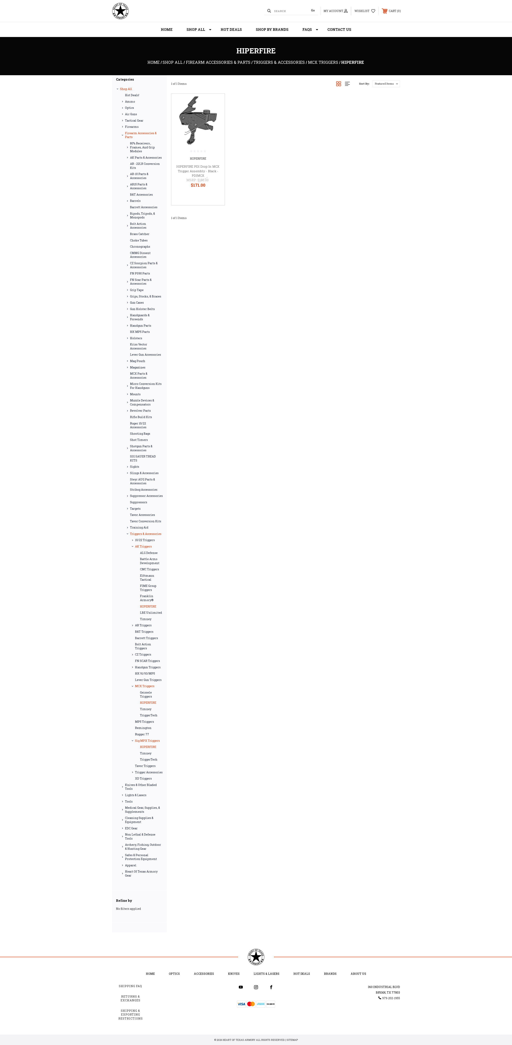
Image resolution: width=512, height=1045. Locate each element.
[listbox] (386, 83)
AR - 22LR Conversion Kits (145, 166)
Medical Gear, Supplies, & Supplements (142, 810)
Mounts (135, 394)
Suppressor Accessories (146, 496)
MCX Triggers (144, 686)
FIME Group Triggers (148, 588)
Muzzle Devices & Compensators (142, 402)
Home (167, 29)
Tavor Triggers (145, 766)
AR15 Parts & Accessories (138, 186)
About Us (358, 974)
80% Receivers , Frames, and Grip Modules (142, 147)
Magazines (137, 367)
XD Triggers (143, 778)
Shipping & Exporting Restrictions (130, 1014)
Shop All (196, 29)
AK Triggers (143, 546)
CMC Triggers (149, 569)
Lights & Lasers (135, 795)
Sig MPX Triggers (147, 741)
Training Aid (139, 527)
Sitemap (292, 1039)
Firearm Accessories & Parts (141, 135)
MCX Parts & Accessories (138, 375)
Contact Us (339, 29)
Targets (135, 508)
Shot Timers (139, 440)
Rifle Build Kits (141, 417)
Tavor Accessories (142, 515)
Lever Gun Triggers (148, 680)
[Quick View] (217, 102)
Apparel (130, 865)
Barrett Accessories (143, 207)
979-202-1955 (391, 998)
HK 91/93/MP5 (145, 673)
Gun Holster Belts (142, 309)
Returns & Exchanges (130, 998)
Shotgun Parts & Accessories (141, 448)
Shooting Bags (140, 433)
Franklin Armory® (147, 598)
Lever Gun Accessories (145, 354)
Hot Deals (231, 29)
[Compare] (217, 122)
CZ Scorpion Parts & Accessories (144, 265)
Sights (134, 466)
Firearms (132, 127)
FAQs (307, 29)
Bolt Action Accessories (138, 226)
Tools (129, 801)
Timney (145, 619)
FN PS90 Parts (140, 273)
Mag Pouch (137, 361)
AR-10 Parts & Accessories (139, 176)
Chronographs (140, 246)
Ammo (130, 101)
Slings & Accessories (144, 473)
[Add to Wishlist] (217, 112)
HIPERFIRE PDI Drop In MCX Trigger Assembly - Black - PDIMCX (197, 170)
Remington (143, 728)
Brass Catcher (139, 234)
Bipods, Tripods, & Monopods (142, 215)
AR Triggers (143, 625)
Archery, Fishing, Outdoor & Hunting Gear (143, 847)
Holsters (136, 338)
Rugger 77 (142, 734)
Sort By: (364, 83)
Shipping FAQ (130, 986)
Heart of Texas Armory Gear (141, 873)
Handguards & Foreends (140, 317)
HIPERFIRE (148, 606)
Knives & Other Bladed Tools (141, 787)
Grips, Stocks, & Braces (145, 296)
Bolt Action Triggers (143, 646)
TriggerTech (148, 715)
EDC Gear (131, 828)
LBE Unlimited (151, 613)
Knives (234, 974)
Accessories (204, 974)
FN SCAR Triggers (147, 661)
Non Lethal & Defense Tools (140, 836)
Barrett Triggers (146, 638)
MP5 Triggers (144, 722)
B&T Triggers (144, 632)
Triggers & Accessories (145, 534)
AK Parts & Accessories (146, 157)
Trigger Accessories (149, 772)
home (150, 974)
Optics (129, 108)
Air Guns (131, 114)
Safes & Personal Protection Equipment (141, 857)
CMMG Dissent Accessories (140, 255)
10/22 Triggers (145, 540)
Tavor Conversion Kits (145, 521)
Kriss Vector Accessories (138, 346)
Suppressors (138, 502)
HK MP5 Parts (140, 332)
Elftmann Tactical (147, 578)
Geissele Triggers (146, 694)
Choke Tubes (139, 240)
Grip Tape (137, 290)
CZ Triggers (143, 654)
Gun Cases (137, 302)
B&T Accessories (141, 194)
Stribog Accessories (143, 489)
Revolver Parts (140, 410)
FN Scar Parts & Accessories (141, 282)
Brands (330, 974)
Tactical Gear (134, 120)
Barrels (135, 201)
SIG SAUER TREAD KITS (143, 458)
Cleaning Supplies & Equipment (139, 820)
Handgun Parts (140, 325)
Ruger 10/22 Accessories (138, 425)
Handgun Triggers (148, 667)
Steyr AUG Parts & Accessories (142, 481)
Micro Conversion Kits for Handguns (146, 386)
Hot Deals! (132, 95)
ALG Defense (149, 553)
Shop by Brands (272, 29)
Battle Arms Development (149, 561)
